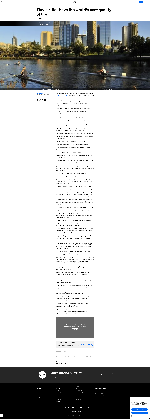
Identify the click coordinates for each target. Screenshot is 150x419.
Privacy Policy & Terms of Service (75, 411)
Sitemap (75, 413)
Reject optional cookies (139, 409)
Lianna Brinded (40, 93)
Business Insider (42, 24)
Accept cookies (75, 329)
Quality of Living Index (63, 95)
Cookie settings (139, 416)
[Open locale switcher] (1, 415)
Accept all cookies (139, 412)
